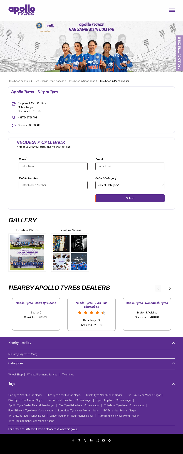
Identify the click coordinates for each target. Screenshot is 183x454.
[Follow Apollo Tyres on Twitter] (85, 440)
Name (23, 159)
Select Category (106, 178)
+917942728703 (27, 117)
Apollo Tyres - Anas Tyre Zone (36, 303)
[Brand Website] (109, 440)
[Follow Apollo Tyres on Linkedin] (91, 440)
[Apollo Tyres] (21, 10)
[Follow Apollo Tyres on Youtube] (103, 440)
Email (99, 159)
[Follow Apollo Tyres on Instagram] (97, 440)
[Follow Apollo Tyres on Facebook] (73, 440)
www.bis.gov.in (69, 429)
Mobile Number (29, 178)
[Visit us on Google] (79, 440)
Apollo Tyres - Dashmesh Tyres (147, 303)
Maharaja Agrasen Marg (22, 354)
